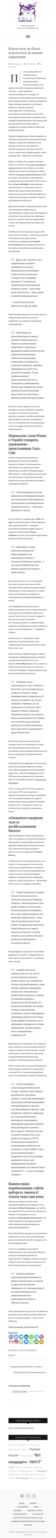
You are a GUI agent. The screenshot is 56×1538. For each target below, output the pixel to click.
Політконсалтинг (34, 1511)
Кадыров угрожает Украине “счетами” (25, 1366)
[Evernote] (31, 1342)
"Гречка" (11, 1478)
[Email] (36, 1342)
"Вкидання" (41, 1471)
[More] (41, 1342)
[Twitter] (16, 1337)
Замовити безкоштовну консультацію (28, 1521)
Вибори (33, 1503)
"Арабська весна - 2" (28, 1471)
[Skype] (36, 1337)
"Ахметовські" (14, 1471)
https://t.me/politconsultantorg (20, 1428)
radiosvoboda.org (31, 1327)
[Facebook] (11, 1337)
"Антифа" (25, 1474)
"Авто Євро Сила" (26, 1456)
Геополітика (22, 1507)
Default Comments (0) (35, 1391)
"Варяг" (11, 1445)
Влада (21, 1503)
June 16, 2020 (30, 305)
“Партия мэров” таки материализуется (30, 1372)
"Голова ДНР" (20, 1445)
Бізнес (11, 1355)
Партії (36, 1507)
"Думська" (19, 1467)
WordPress (28, 1535)
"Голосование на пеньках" (18, 1450)
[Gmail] (11, 1342)
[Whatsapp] (31, 1337)
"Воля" (11, 1467)
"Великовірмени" (15, 1474)
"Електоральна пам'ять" (33, 1467)
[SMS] (21, 1342)
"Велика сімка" (35, 1445)
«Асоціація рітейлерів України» (28, 174)
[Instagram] (16, 1342)
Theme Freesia (31, 1532)
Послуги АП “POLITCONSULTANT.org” (28, 1518)
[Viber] (41, 1337)
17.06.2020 (30, 64)
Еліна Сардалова (15, 1327)
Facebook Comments (19, 1391)
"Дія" (27, 1445)
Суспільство (37, 1514)
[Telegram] (21, 1337)
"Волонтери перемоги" (38, 1478)
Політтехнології (28, 1350)
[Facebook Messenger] (26, 1342)
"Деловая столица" (37, 1474)
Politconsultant (16, 64)
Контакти (28, 1525)
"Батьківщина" (22, 1478)
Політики (17, 1511)
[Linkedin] (26, 1337)
